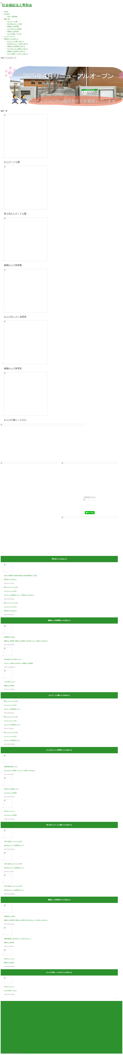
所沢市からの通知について (11, 789)
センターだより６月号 (10, 736)
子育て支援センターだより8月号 (13, 863)
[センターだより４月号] (11, 603)
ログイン (115, 998)
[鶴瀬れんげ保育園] (26, 260)
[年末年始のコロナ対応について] (8, 655)
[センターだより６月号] (11, 732)
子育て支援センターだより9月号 (13, 841)
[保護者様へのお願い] (8, 633)
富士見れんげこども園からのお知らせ (37, 641)
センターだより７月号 (10, 720)
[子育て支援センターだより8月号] (8, 859)
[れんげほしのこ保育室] (26, 312)
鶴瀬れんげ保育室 (20, 641)
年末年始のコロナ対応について (13, 659)
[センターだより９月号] (11, 587)
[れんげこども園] (26, 157)
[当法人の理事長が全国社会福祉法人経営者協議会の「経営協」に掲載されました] (8, 571)
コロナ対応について (9, 681)
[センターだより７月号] (11, 717)
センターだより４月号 (10, 606)
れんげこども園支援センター (12, 595)
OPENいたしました (9, 811)
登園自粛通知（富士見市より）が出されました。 (18, 938)
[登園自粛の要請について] (8, 762)
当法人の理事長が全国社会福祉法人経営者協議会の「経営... (21, 575)
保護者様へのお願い (9, 637)
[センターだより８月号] (11, 701)
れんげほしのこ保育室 (10, 770)
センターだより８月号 (10, 705)
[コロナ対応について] (8, 677)
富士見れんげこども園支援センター (14, 845)
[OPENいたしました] (8, 807)
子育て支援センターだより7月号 (13, 886)
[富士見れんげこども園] (26, 209)
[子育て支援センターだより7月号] (8, 882)
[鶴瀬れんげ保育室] (26, 363)
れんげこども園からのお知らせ (13, 663)
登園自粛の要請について (11, 766)
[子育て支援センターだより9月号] (8, 837)
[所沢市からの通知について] (8, 785)
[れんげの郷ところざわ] (26, 415)
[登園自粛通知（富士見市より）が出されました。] (8, 934)
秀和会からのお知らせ (10, 579)
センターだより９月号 (10, 591)
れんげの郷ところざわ (10, 990)
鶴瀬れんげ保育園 (9, 641)
